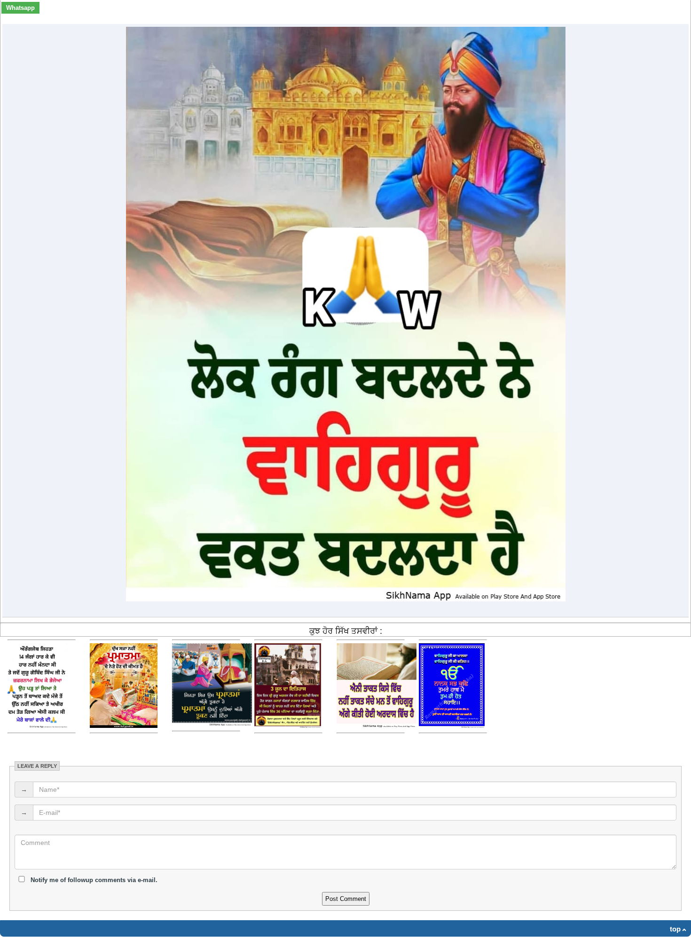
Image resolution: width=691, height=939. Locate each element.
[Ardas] (376, 725)
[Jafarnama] (38, 725)
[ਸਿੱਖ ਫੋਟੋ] (452, 725)
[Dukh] (123, 725)
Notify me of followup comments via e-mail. (93, 880)
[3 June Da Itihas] (287, 725)
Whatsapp (20, 7)
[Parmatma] (212, 723)
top (675, 929)
